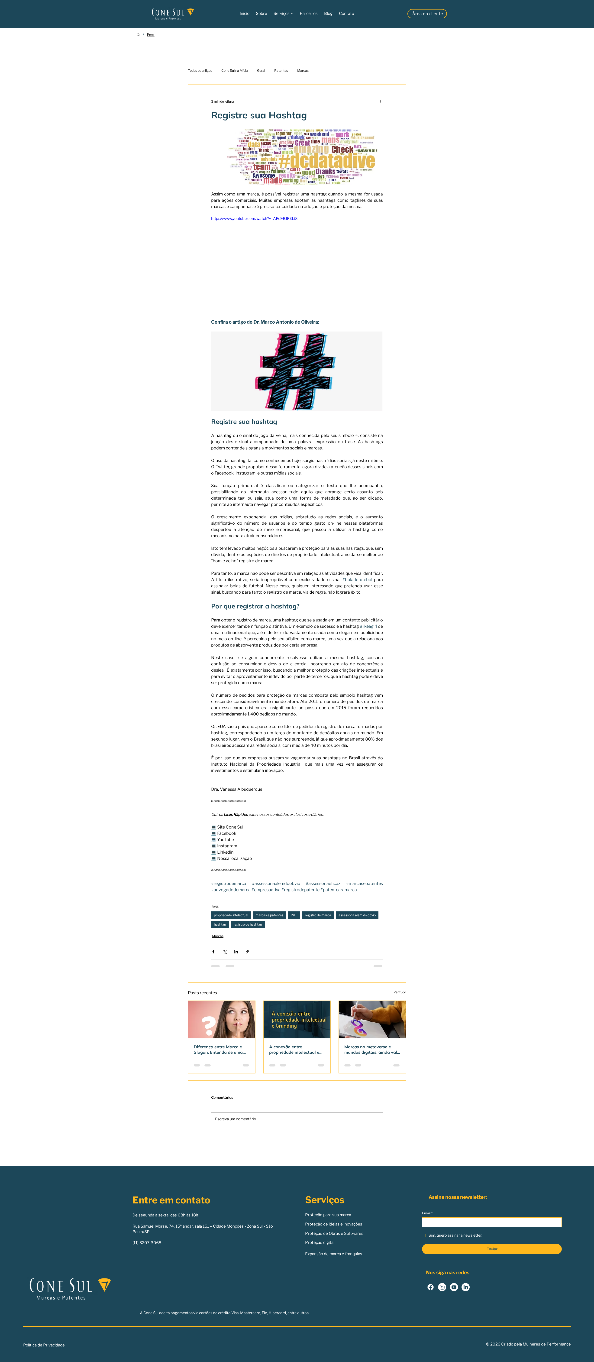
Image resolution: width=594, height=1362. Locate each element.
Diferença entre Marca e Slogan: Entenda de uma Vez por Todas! (218, 1049)
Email (427, 1217)
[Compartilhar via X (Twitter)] (225, 951)
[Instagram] (442, 1292)
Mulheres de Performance (547, 1348)
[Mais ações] (380, 101)
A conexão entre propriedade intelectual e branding (294, 1049)
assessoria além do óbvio (357, 915)
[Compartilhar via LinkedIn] (236, 951)
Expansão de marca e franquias (333, 1258)
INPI (294, 915)
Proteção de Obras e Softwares (334, 1237)
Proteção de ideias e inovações (333, 1228)
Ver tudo (400, 992)
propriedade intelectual (231, 915)
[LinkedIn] (466, 1292)
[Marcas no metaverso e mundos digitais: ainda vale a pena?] (372, 1019)
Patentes (281, 70)
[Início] (138, 34)
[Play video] (297, 264)
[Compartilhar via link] (247, 951)
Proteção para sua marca (328, 1219)
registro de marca (318, 915)
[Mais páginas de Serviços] (292, 14)
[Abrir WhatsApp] (582, 1350)
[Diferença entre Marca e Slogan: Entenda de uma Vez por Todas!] (221, 1019)
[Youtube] (454, 1292)
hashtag (220, 924)
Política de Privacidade (44, 1349)
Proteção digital (319, 1247)
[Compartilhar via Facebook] (213, 951)
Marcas (303, 70)
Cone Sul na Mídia (234, 70)
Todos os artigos (200, 70)
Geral (261, 70)
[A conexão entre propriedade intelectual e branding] (297, 1019)
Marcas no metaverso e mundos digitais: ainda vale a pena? (371, 1049)
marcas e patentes (269, 915)
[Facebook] (430, 1292)
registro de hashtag (247, 924)
